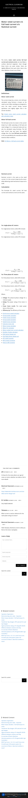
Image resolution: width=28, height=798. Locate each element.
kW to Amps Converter (9, 340)
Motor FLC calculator (8, 328)
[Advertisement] (14, 45)
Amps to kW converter (9, 342)
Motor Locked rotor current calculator (13, 330)
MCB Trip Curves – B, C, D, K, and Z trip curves (12, 635)
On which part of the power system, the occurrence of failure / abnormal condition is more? (12, 639)
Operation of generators (7, 614)
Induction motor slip (8, 324)
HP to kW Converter (8, 338)
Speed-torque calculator (9, 322)
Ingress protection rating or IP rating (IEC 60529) (13, 626)
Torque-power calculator (9, 315)
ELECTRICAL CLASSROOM (14, 4)
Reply (15, 472)
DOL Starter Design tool (9, 334)
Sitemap (19, 796)
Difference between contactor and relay (11, 627)
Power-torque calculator (9, 317)
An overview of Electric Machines (9, 629)
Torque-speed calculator (9, 319)
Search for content (5, 570)
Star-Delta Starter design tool (11, 336)
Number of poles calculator (10, 332)
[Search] (24, 574)
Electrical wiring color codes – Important (11, 616)
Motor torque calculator (9, 326)
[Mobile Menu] (14, 15)
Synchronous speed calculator (11, 313)
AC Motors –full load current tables (14, 141)
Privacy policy (12, 796)
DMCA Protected (21, 793)
